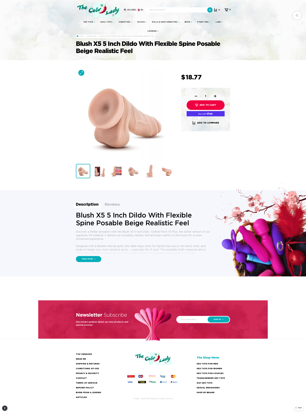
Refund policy (85, 388)
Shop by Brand (206, 392)
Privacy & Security (87, 373)
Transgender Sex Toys (211, 378)
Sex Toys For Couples (210, 373)
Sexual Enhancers (208, 388)
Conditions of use (87, 369)
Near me (81, 359)
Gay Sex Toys (205, 383)
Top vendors (84, 354)
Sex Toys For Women (209, 369)
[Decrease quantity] (196, 96)
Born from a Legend (88, 392)
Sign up (217, 319)
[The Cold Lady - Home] (98, 9)
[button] (133, 10)
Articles (81, 397)
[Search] (210, 10)
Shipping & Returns (88, 364)
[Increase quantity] (215, 96)
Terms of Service (86, 383)
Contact (81, 378)
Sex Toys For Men (207, 364)
